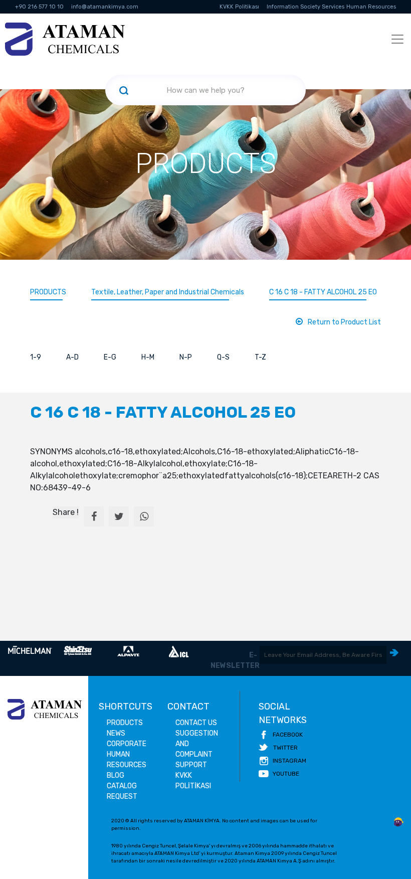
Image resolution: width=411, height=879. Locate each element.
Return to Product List (344, 322)
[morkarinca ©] (398, 822)
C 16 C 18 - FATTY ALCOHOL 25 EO (323, 292)
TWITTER (285, 747)
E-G (110, 357)
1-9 (35, 357)
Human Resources (371, 7)
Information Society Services (305, 7)
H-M (147, 357)
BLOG (115, 775)
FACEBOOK (288, 734)
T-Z (260, 357)
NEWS (116, 733)
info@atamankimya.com (104, 7)
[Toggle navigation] (397, 39)
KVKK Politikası (239, 7)
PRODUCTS (48, 292)
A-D (72, 357)
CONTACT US (196, 723)
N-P (185, 357)
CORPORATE (126, 744)
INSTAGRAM (289, 760)
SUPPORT (191, 765)
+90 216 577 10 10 (39, 7)
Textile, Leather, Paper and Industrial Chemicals (167, 292)
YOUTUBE (286, 773)
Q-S (223, 357)
